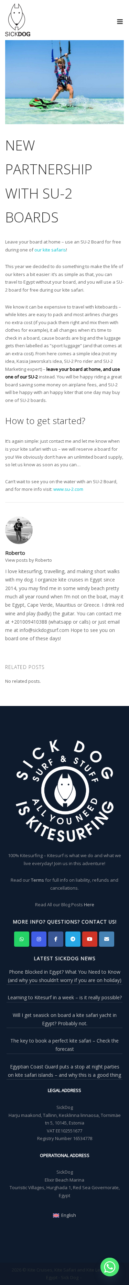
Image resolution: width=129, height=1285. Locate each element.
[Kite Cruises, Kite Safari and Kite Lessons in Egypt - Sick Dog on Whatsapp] (21, 939)
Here (89, 904)
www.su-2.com (68, 489)
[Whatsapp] (109, 1267)
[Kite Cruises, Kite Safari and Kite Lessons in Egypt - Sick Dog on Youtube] (89, 939)
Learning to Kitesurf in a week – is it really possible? (65, 997)
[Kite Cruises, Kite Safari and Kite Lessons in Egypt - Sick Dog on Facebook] (55, 939)
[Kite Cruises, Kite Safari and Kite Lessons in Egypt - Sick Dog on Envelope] (106, 939)
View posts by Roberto (28, 560)
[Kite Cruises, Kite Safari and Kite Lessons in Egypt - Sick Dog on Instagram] (38, 939)
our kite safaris (50, 250)
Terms (37, 880)
